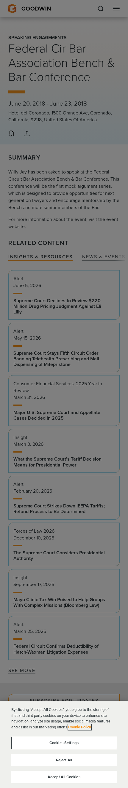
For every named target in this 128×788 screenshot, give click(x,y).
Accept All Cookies (64, 777)
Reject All (64, 760)
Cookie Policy (79, 727)
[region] (64, 744)
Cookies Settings (64, 743)
